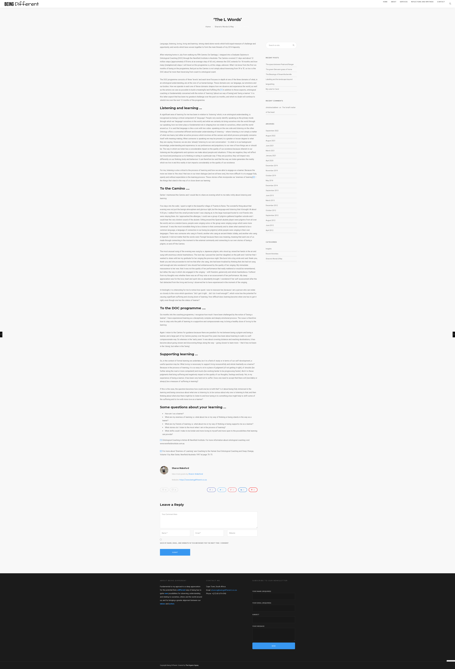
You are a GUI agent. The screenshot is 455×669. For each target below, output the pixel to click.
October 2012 (271, 210)
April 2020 (269, 161)
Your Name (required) (261, 591)
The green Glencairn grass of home (279, 69)
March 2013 (270, 200)
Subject (255, 614)
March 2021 (270, 151)
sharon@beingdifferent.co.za (224, 590)
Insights (269, 249)
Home (385, 2)
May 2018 (269, 180)
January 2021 (271, 156)
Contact (441, 2)
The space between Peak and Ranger (280, 64)
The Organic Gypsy (192, 665)
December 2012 (272, 205)
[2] (254, 177)
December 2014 (272, 185)
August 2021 (270, 141)
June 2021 (270, 146)
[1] (221, 90)
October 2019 (271, 176)
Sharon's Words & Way (224, 27)
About (393, 2)
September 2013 (272, 190)
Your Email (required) (261, 603)
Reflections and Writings (422, 2)
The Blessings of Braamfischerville (279, 74)
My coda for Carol (272, 89)
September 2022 (272, 131)
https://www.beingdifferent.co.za (193, 480)
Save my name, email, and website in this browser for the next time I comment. (194, 543)
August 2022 (270, 136)
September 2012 (272, 215)
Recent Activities (272, 254)
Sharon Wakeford (180, 468)
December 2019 (272, 166)
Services (404, 2)
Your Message (258, 626)
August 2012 (270, 220)
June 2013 (270, 195)
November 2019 (272, 171)
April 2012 (269, 230)
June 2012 (270, 225)
